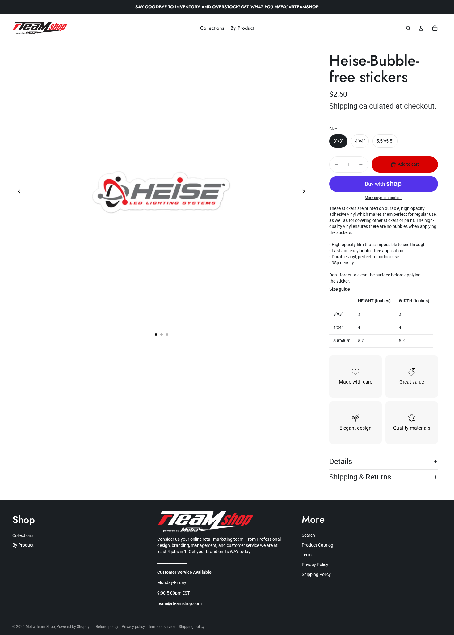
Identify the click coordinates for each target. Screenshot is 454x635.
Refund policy (107, 626)
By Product (23, 545)
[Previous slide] (17, 192)
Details (340, 461)
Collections (22, 535)
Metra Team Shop (40, 626)
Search (308, 535)
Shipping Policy (316, 574)
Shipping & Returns (360, 477)
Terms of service (161, 626)
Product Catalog (317, 545)
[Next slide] (306, 192)
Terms (307, 554)
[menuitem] (212, 28)
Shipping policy (191, 626)
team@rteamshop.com (179, 603)
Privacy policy (133, 626)
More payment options (383, 198)
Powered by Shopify (73, 626)
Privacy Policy (315, 564)
